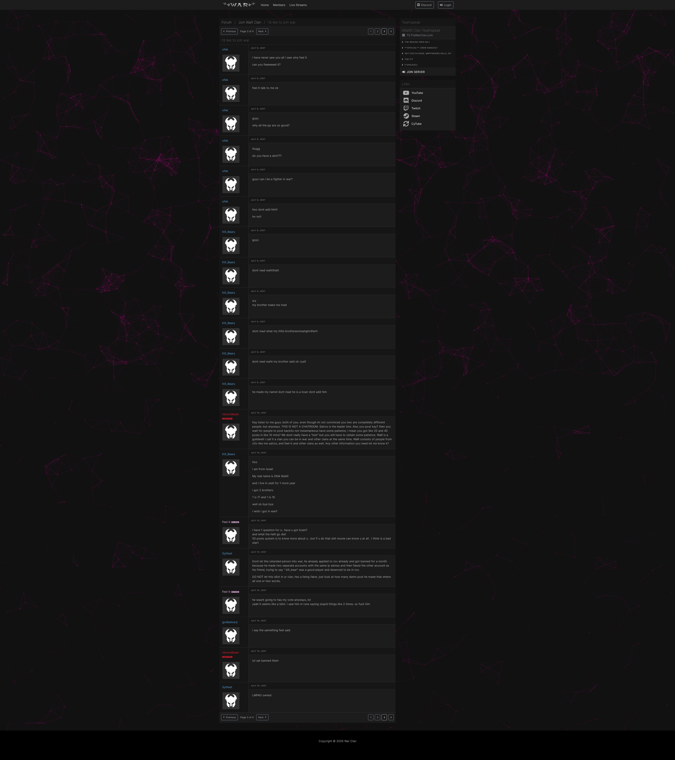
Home (265, 5)
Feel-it (226, 522)
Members (279, 5)
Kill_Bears (228, 232)
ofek (225, 49)
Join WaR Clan (249, 22)
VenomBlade (230, 414)
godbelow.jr (230, 622)
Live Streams (298, 5)
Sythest (227, 553)
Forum (226, 22)
